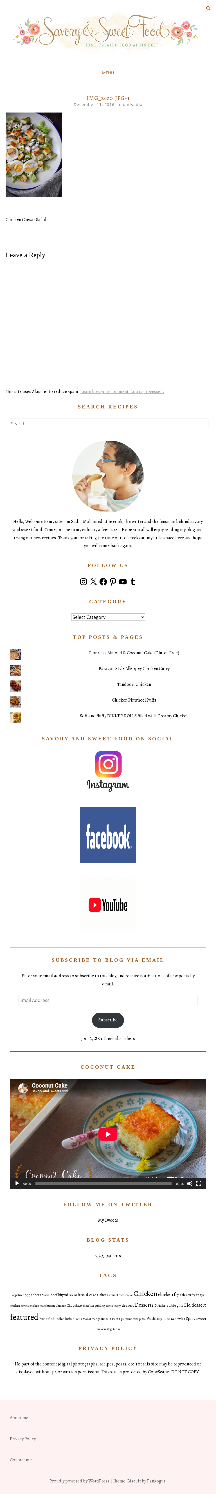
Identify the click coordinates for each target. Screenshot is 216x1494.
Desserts (144, 1305)
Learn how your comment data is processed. (122, 391)
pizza (142, 1319)
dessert (128, 1305)
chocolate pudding (94, 1306)
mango (96, 1319)
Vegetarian (114, 1329)
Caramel (112, 1295)
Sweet (201, 1318)
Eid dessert (195, 1305)
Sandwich (178, 1318)
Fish (42, 1318)
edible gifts (174, 1305)
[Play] (17, 1183)
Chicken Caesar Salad (26, 220)
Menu (108, 72)
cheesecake (126, 1295)
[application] (108, 1134)
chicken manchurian (42, 1306)
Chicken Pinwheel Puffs (134, 700)
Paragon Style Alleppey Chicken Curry (134, 669)
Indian (59, 1318)
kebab (70, 1318)
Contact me (21, 1460)
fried (50, 1318)
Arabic (45, 1295)
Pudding (155, 1318)
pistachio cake (129, 1319)
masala (106, 1318)
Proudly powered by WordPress (79, 1481)
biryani (63, 1295)
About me (19, 1418)
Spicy (190, 1318)
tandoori (101, 1329)
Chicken (145, 1293)
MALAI (87, 1319)
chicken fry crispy (192, 1295)
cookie (110, 1306)
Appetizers (33, 1295)
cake (92, 1295)
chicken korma (19, 1306)
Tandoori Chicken (134, 684)
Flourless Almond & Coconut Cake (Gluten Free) (134, 653)
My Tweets (108, 1220)
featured (24, 1317)
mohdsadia (131, 104)
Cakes (102, 1294)
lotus (78, 1319)
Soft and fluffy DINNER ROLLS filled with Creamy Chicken (134, 716)
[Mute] (190, 1183)
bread (83, 1294)
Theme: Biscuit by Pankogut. (140, 1481)
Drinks (160, 1305)
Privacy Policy (23, 1439)
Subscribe (108, 1020)
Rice (166, 1318)
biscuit (73, 1295)
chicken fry (168, 1294)
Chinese (61, 1306)
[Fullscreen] (199, 1183)
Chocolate (74, 1305)
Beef (53, 1295)
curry (117, 1306)
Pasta (116, 1318)
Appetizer (18, 1295)
